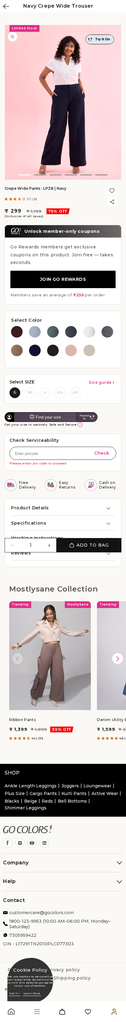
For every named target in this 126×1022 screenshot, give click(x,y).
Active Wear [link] (104, 793)
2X (75, 392)
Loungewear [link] (97, 786)
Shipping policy (72, 978)
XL (60, 392)
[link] (11, 1013)
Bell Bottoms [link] (72, 801)
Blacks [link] (12, 801)
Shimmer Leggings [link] (25, 808)
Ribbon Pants (22, 720)
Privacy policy (63, 970)
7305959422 (22, 935)
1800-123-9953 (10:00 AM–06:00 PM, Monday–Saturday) (60, 923)
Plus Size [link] (15, 793)
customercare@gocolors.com (41, 912)
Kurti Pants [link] (74, 793)
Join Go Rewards (63, 279)
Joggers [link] (70, 786)
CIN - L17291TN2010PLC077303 (38, 944)
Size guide (100, 382)
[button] (16, 199)
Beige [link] (30, 801)
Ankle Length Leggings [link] (31, 786)
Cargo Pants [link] (43, 793)
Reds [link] (47, 801)
